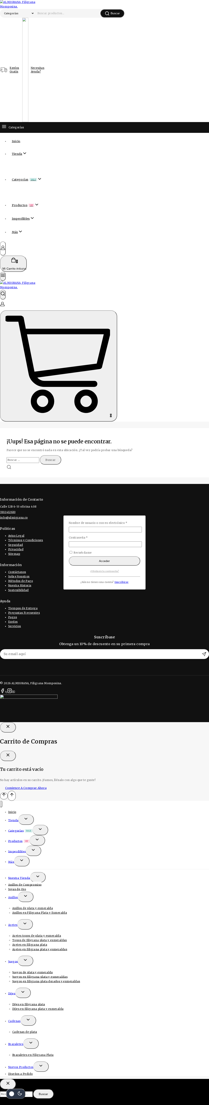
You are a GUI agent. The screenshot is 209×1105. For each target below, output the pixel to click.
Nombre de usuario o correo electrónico (104, 523)
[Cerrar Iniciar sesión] (8, 727)
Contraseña (86, 537)
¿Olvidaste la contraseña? (104, 571)
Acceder (104, 561)
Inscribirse (121, 582)
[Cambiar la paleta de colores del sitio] (15, 1094)
